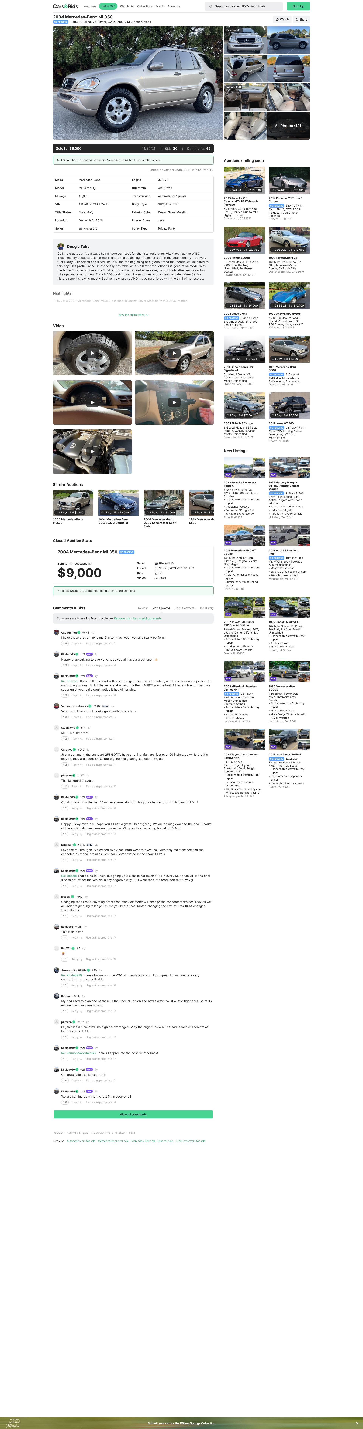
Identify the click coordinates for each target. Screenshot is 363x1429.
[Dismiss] (357, 1423)
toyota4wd (68, 727)
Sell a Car (108, 6)
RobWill (66, 948)
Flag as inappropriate (99, 643)
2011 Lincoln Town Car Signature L (238, 368)
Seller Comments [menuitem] (185, 608)
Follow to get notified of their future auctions (98, 591)
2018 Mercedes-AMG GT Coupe (240, 552)
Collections (145, 6)
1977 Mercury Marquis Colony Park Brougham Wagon (284, 485)
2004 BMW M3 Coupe (238, 423)
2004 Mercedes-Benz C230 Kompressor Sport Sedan (160, 523)
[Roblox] (56, 996)
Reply (75, 643)
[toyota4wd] (56, 728)
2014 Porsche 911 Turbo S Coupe (285, 200)
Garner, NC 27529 (91, 220)
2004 (132, 1132)
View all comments (133, 1114)
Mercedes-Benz (89, 180)
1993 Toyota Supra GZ (283, 257)
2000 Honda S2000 (237, 257)
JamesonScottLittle (73, 970)
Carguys (66, 749)
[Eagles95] (56, 927)
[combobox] (244, 6)
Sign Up (298, 6)
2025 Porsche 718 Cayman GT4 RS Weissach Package (241, 201)
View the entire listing (131, 314)
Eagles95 (67, 926)
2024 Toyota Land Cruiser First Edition (241, 756)
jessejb (66, 896)
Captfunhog (69, 632)
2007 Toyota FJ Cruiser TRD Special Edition (239, 623)
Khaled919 (90, 228)
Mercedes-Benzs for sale (113, 1140)
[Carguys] (56, 749)
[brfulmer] (56, 845)
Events (160, 6)
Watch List (127, 6)
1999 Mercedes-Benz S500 (204, 521)
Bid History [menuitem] (207, 608)
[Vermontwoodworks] (56, 706)
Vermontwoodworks (74, 706)
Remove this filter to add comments (137, 618)
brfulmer (67, 844)
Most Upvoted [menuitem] (161, 608)
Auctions (90, 6)
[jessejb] (56, 896)
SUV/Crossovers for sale (190, 1140)
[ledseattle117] (71, 563)
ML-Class (85, 188)
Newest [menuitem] (143, 608)
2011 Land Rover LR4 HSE (285, 754)
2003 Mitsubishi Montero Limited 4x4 (240, 688)
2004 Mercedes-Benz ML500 (68, 521)
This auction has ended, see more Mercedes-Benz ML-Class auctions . (111, 160)
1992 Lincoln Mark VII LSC (285, 622)
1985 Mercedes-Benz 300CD (282, 688)
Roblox (65, 996)
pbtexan (66, 775)
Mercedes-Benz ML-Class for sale (152, 1140)
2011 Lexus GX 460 (281, 423)
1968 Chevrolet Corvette (285, 313)
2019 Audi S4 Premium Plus (283, 552)
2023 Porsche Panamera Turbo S (240, 484)
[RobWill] (56, 948)
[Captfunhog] (56, 632)
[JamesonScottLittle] (56, 970)
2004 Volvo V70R (235, 313)
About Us (174, 6)
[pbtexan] (56, 775)
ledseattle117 (83, 563)
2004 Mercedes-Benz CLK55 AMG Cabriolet (113, 521)
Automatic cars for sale (81, 1140)
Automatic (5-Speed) (78, 1132)
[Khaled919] (80, 228)
